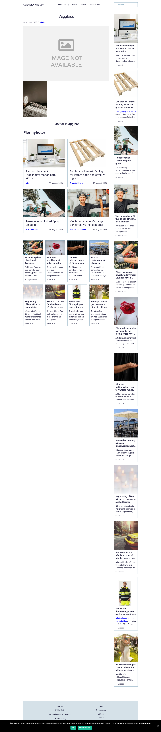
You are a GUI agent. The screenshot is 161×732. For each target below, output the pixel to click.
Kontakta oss (94, 5)
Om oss (74, 5)
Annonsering (63, 5)
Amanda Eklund (76, 183)
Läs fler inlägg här (66, 124)
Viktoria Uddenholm (78, 229)
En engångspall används (126, 111)
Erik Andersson (32, 229)
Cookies (83, 5)
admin (42, 22)
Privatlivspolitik (84, 727)
